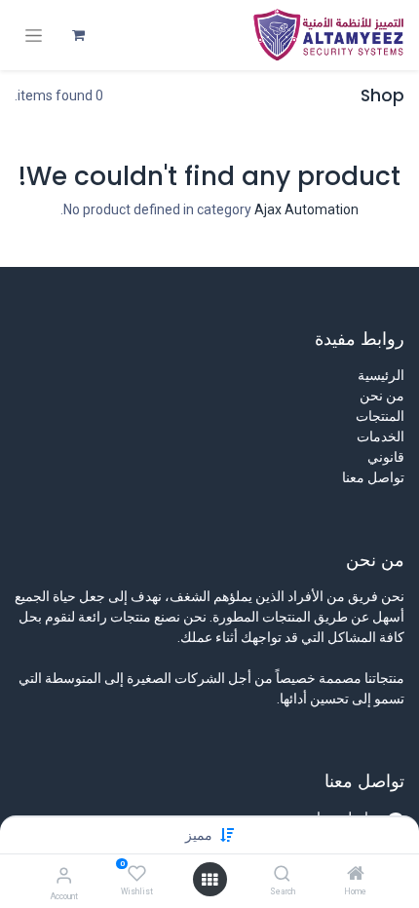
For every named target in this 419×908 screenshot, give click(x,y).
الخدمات (380, 436)
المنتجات (380, 416)
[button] (198, 834)
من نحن (382, 395)
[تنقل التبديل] (34, 36)
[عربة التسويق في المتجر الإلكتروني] (77, 35)
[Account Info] (64, 875)
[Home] (355, 875)
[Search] (282, 875)
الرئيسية (381, 375)
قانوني (385, 457)
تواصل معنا (373, 477)
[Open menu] (209, 879)
